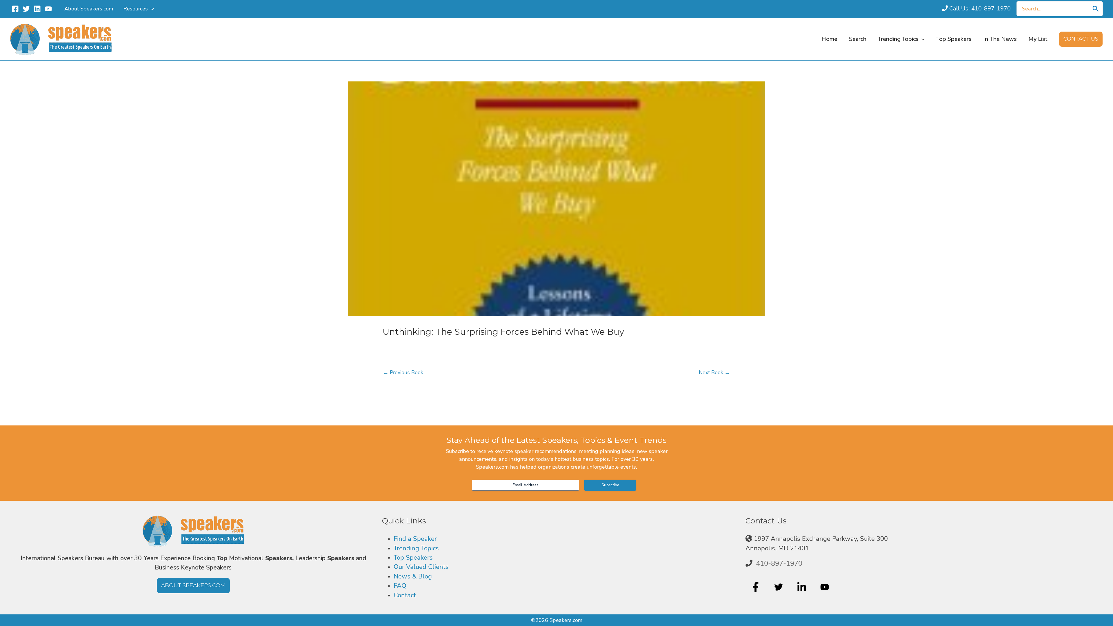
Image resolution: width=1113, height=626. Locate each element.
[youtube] (825, 587)
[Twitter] (26, 9)
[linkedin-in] (802, 587)
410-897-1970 (779, 563)
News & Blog (413, 576)
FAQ (400, 585)
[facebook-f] (756, 587)
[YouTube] (48, 9)
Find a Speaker (415, 538)
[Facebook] (15, 9)
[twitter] (779, 587)
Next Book (714, 372)
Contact (405, 595)
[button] (151, 8)
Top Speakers (413, 557)
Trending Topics (416, 548)
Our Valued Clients (421, 567)
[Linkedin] (37, 9)
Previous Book (403, 372)
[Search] (1095, 8)
